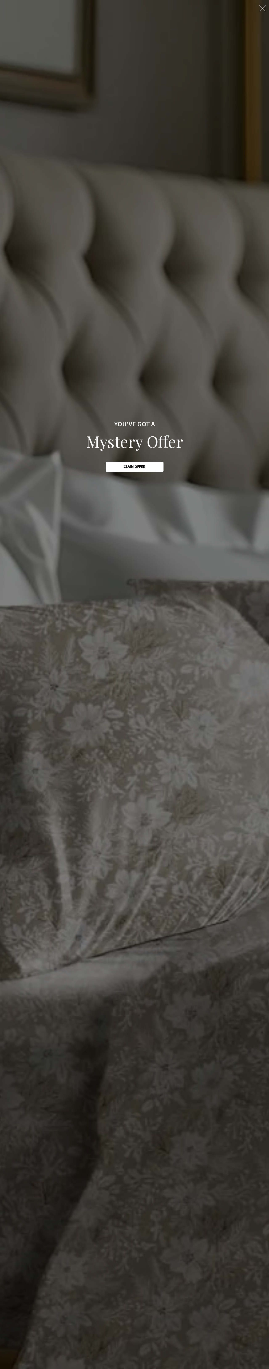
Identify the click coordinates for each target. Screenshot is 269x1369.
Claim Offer (134, 466)
